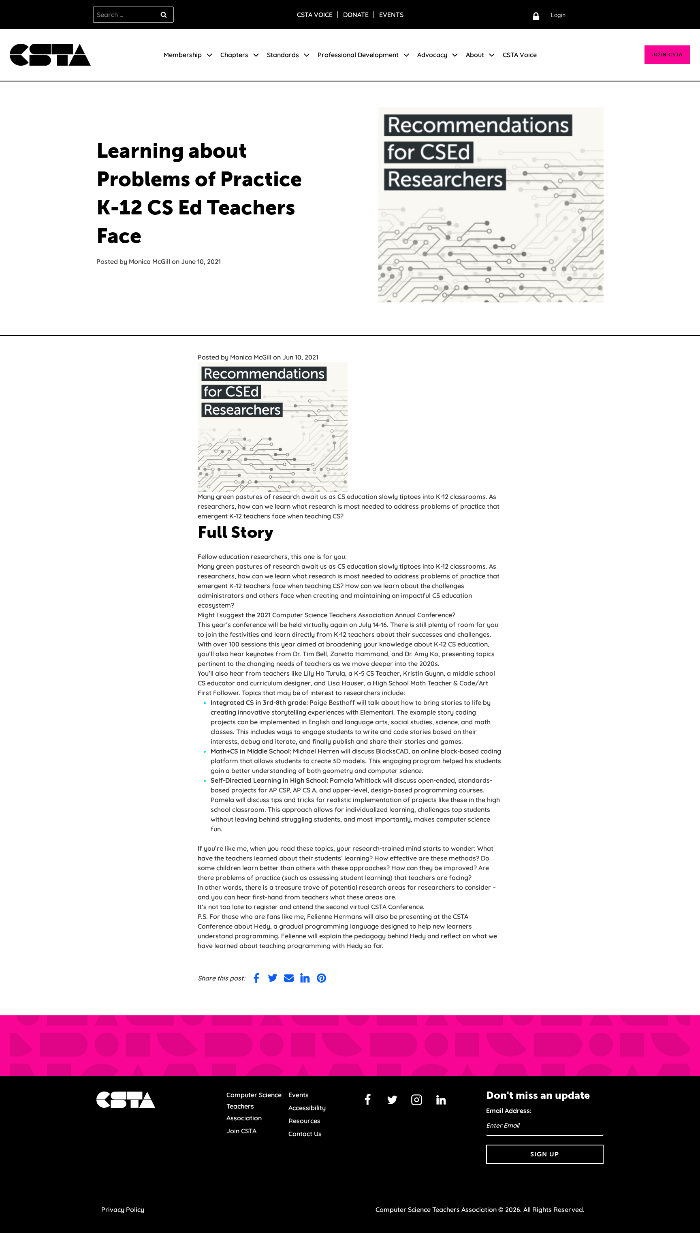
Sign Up (544, 1154)
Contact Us (305, 1134)
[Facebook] (368, 1100)
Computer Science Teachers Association (254, 1106)
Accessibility (307, 1108)
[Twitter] (392, 1100)
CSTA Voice (315, 14)
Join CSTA (667, 54)
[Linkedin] (441, 1100)
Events (391, 14)
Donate (356, 14)
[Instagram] (417, 1100)
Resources (304, 1121)
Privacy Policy (122, 1209)
